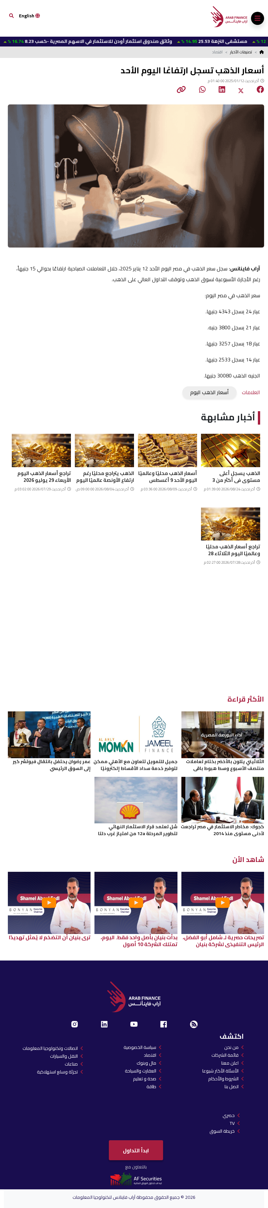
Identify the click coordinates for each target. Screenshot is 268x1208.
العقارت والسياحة (140, 1070)
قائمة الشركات (225, 1055)
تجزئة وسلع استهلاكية (57, 1071)
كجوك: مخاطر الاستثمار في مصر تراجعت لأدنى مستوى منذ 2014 (222, 830)
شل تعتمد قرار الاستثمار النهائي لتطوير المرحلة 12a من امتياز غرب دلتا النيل (137, 830)
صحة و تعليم (144, 1078)
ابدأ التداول (136, 1150)
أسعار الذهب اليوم (209, 392)
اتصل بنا (232, 1086)
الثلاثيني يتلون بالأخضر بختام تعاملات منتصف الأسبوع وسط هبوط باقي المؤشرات (225, 765)
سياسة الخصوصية (140, 1047)
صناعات (71, 1064)
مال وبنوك (146, 1063)
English (27, 15)
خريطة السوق (222, 1131)
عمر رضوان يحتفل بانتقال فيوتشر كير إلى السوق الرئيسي (52, 765)
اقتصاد (150, 1055)
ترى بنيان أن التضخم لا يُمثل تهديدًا (50, 937)
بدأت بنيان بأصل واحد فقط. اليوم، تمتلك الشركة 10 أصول (139, 940)
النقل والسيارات (64, 1056)
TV (232, 1123)
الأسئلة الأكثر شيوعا (220, 1070)
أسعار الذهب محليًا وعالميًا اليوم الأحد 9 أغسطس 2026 (167, 475)
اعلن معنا (230, 1063)
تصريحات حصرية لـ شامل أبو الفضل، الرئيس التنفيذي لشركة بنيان (223, 940)
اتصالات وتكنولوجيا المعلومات (50, 1048)
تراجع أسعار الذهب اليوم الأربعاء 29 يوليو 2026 (44, 475)
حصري (229, 1115)
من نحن (231, 1047)
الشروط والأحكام (223, 1078)
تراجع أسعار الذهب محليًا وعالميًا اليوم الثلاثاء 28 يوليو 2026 (233, 549)
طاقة (151, 1086)
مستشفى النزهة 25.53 (186, 41)
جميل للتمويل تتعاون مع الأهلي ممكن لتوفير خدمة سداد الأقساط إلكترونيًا (135, 765)
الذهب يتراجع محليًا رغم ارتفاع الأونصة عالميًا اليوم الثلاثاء (105, 475)
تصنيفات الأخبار (241, 52)
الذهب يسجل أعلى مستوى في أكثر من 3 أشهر (236, 475)
